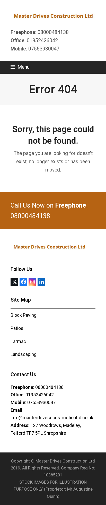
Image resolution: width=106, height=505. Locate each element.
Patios (17, 328)
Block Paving (24, 315)
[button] (20, 67)
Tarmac (18, 341)
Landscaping (24, 354)
